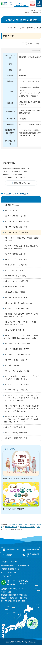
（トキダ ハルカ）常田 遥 (14, 427)
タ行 (6, 199)
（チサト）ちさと (10, 210)
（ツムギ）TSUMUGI (12, 365)
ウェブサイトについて (9, 562)
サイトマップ (6, 576)
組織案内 (9, 555)
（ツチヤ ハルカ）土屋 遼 (14, 216)
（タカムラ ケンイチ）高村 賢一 (16, 265)
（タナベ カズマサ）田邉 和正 (16, 308)
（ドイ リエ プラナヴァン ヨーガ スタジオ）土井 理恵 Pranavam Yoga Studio (21, 337)
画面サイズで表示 (33, 43)
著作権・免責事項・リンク (10, 569)
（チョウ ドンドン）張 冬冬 (15, 297)
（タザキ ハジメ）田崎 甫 (14, 330)
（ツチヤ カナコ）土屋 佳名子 (16, 384)
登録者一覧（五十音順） (27, 527)
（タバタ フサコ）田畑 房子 (14, 270)
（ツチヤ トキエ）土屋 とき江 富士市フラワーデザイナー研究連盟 (21, 247)
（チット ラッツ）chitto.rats (15, 433)
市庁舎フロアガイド (33, 549)
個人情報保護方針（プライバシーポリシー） (16, 565)
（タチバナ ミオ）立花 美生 (14, 286)
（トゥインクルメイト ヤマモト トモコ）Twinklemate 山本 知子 (20, 323)
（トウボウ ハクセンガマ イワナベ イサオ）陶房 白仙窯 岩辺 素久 (21, 315)
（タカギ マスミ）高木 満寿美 (16, 221)
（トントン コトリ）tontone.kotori (18, 303)
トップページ (12, 524)
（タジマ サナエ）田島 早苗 (15, 227)
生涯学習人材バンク (11, 527)
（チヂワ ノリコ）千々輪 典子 (16, 360)
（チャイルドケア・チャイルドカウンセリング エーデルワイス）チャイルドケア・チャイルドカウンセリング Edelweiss (22, 397)
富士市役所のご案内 (13, 549)
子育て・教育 (23, 524)
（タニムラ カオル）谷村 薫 (14, 292)
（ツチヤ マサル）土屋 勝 (14, 254)
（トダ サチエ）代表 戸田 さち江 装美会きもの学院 (21, 239)
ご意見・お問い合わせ (33, 555)
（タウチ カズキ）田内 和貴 (15, 438)
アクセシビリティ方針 (9, 572)
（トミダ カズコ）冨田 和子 (15, 259)
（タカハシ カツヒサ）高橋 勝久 (16, 232)
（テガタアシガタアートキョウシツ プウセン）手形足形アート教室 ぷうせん (21, 378)
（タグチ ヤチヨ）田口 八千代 (16, 371)
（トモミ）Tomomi (11, 205)
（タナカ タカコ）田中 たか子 (15, 276)
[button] (32, 3)
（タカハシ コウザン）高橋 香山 (17, 343)
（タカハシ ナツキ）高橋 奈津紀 (17, 354)
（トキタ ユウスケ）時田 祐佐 (16, 281)
